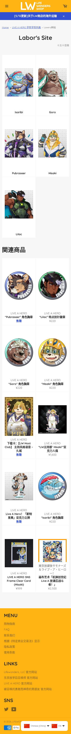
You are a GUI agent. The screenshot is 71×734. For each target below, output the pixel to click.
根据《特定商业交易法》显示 (22, 641)
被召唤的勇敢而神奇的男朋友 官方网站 (28, 689)
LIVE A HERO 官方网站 (18, 683)
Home (5, 27)
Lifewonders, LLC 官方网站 (20, 672)
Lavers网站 (50, 27)
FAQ (6, 629)
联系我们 (9, 635)
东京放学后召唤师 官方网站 (21, 677)
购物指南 (9, 624)
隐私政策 (9, 646)
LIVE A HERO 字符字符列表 (26, 27)
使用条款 (9, 652)
